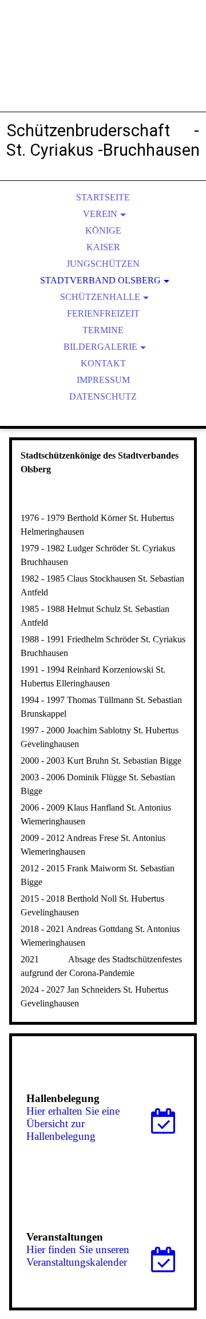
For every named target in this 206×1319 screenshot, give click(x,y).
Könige (103, 230)
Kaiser (103, 247)
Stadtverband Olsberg (100, 280)
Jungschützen (103, 263)
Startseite (103, 197)
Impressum (103, 380)
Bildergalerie (100, 347)
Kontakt (103, 363)
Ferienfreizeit (103, 313)
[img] (103, 69)
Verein (100, 214)
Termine (103, 330)
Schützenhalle (100, 297)
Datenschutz (103, 396)
